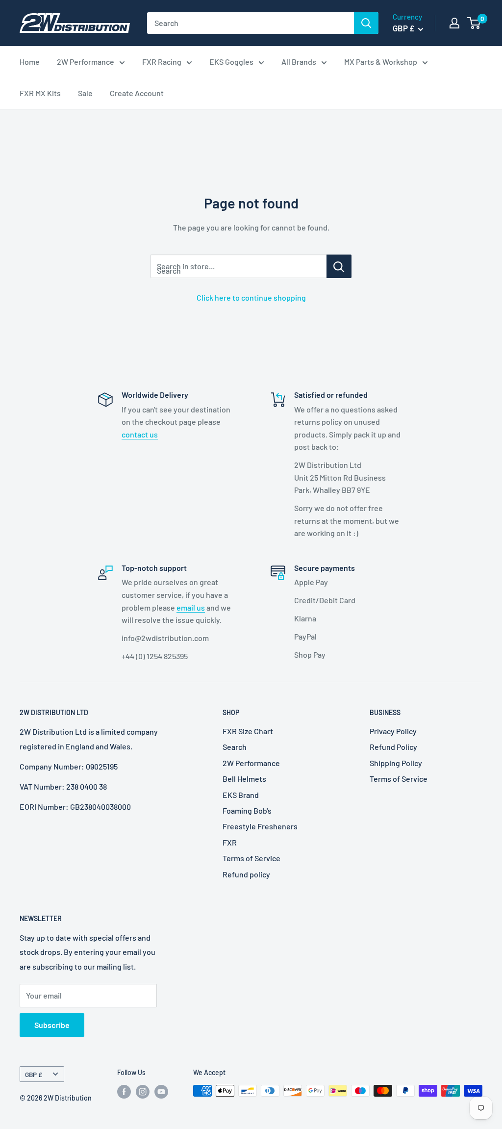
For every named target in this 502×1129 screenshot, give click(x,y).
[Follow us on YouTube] (161, 1092)
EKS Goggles (231, 61)
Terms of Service (251, 858)
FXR (230, 842)
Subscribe (52, 1024)
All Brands (298, 61)
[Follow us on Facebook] (124, 1092)
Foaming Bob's (247, 810)
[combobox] (250, 23)
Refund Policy (393, 746)
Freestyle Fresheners (260, 826)
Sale (85, 93)
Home (30, 61)
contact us (140, 434)
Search (235, 746)
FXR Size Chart (248, 731)
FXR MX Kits (40, 93)
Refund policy (246, 874)
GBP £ (33, 1074)
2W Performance (85, 61)
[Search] (366, 23)
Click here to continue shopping (251, 297)
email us (190, 607)
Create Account (137, 93)
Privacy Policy (393, 731)
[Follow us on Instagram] (143, 1092)
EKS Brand (241, 794)
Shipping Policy (396, 763)
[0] (474, 23)
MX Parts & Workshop (380, 61)
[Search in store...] (338, 266)
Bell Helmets (244, 778)
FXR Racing (161, 61)
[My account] (454, 23)
